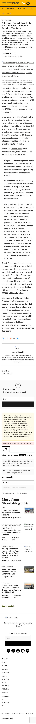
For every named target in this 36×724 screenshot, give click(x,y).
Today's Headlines (7, 566)
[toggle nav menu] (33, 3)
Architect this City (9, 301)
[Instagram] (18, 651)
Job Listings (5, 689)
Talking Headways (7, 546)
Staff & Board (6, 666)
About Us (4, 662)
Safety (4, 507)
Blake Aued (6, 518)
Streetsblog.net (7, 20)
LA (24, 9)
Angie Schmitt (10, 53)
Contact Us (5, 693)
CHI (3, 13)
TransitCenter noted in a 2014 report (16, 135)
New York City (7, 278)
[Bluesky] (27, 651)
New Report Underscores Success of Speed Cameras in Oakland (11, 531)
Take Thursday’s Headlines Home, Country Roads (9, 571)
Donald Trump (6, 583)
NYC (3, 9)
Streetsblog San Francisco (11, 524)
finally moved (26, 88)
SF (28, 9)
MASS (19, 9)
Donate (8, 13)
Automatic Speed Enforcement (11, 525)
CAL (32, 9)
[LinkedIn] (23, 651)
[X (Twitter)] (13, 651)
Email (4, 399)
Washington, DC (23, 278)
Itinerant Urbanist (15, 313)
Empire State (11, 9)
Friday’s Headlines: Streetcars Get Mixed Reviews (11, 512)
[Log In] (28, 3)
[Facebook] (8, 651)
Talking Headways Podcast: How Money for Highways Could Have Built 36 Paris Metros (11, 553)
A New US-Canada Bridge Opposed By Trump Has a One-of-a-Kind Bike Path (12, 588)
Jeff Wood (5, 560)
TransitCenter (16, 149)
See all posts (7, 606)
